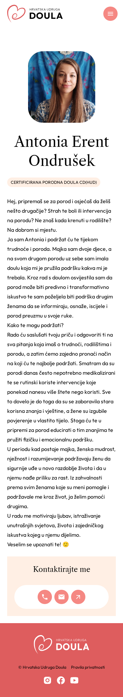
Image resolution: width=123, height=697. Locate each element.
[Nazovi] (45, 597)
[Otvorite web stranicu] (78, 597)
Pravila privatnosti (88, 667)
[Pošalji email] (61, 597)
